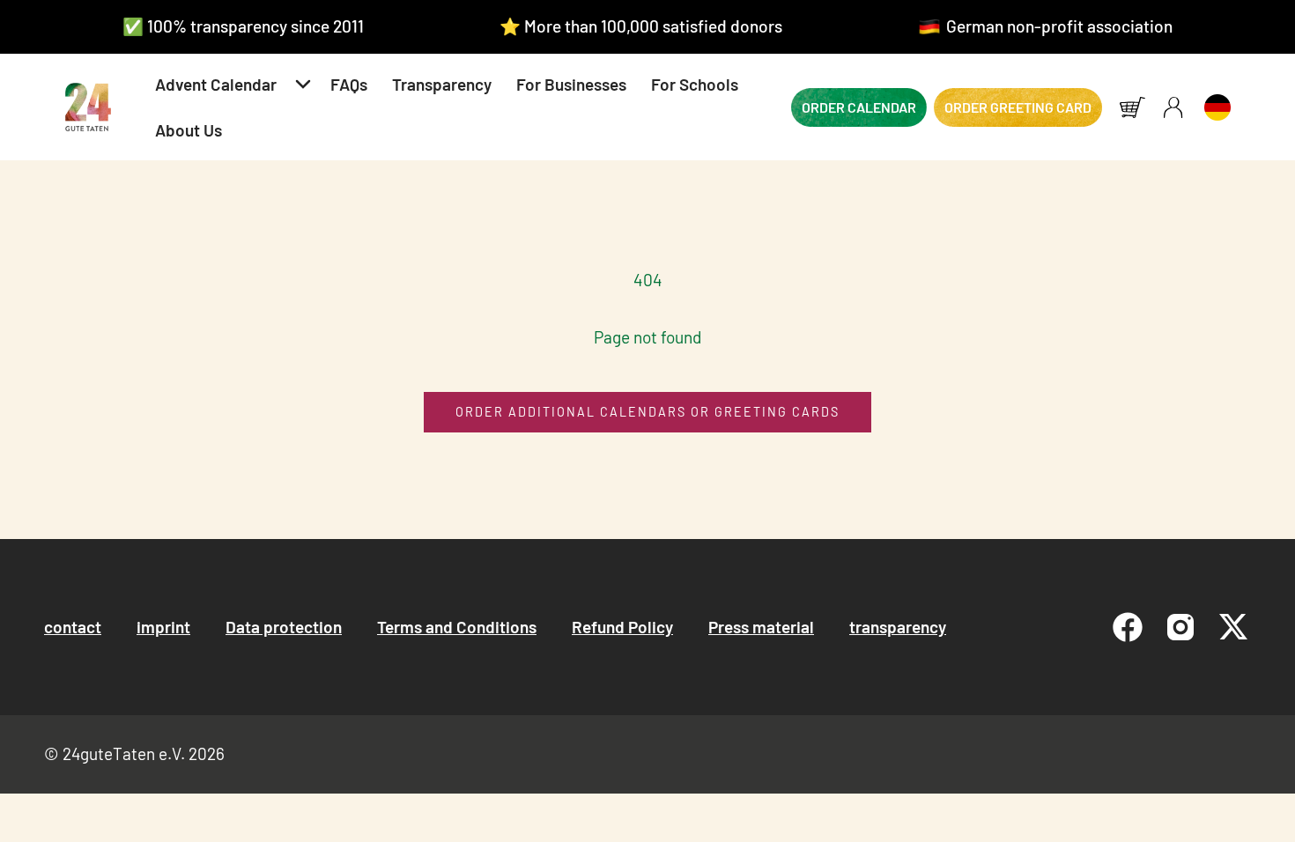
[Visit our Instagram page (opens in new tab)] (1180, 627)
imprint (163, 627)
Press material (761, 627)
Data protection (284, 627)
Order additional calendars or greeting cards (647, 411)
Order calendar (859, 107)
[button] (230, 84)
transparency (897, 627)
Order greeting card (1018, 107)
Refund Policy (622, 627)
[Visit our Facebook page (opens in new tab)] (1127, 627)
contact (72, 627)
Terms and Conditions (456, 627)
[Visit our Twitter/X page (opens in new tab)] (1233, 627)
